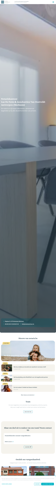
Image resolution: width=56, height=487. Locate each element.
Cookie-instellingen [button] (7, 484)
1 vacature (27, 447)
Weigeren (37, 484)
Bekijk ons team (28, 411)
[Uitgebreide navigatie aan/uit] (53, 2)
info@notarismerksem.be (28, 324)
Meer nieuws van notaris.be (27, 395)
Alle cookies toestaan (47, 484)
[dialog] (28, 481)
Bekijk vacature (8, 441)
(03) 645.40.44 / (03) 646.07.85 (12, 324)
